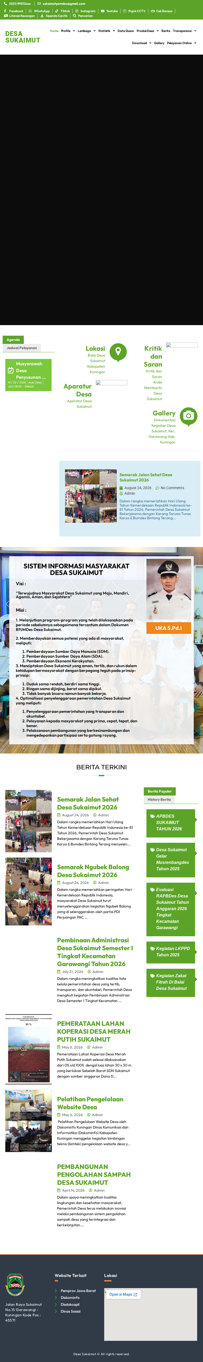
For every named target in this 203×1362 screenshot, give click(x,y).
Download (139, 43)
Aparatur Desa (77, 390)
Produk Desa (145, 31)
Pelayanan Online (179, 43)
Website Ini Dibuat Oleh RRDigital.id (194, 1270)
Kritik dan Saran (153, 356)
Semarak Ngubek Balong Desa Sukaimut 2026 (93, 871)
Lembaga (84, 31)
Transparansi (182, 31)
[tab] (13, 340)
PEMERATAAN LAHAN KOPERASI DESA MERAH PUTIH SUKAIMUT (94, 1031)
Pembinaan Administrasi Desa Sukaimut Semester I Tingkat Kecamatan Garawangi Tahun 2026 (95, 952)
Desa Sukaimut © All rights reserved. (101, 1354)
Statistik (104, 31)
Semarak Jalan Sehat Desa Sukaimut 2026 (88, 803)
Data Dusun (126, 31)
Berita (166, 31)
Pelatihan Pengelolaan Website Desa (90, 1103)
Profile (65, 31)
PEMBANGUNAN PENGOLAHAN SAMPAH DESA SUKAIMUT (94, 1174)
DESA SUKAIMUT (22, 37)
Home (54, 31)
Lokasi (95, 348)
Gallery (159, 43)
